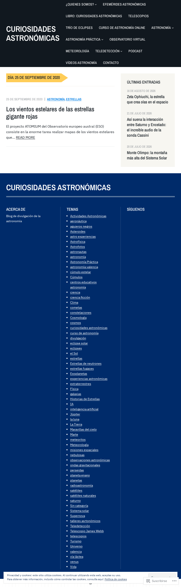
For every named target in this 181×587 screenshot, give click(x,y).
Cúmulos (76, 277)
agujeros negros (81, 226)
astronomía (56, 99)
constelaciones (80, 312)
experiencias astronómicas (88, 378)
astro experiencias (83, 236)
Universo (76, 546)
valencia (76, 551)
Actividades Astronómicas (88, 216)
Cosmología (78, 317)
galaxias (75, 394)
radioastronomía (81, 485)
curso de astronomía (84, 333)
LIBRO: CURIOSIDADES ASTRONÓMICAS (94, 16)
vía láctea (76, 556)
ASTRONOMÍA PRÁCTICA (83, 39)
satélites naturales (83, 495)
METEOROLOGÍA (77, 51)
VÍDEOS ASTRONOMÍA (81, 62)
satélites (76, 490)
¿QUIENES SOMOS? (80, 4)
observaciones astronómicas (90, 460)
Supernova (77, 516)
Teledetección (80, 526)
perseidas (77, 470)
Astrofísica (77, 241)
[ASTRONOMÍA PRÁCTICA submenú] (102, 39)
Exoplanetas (78, 373)
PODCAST (135, 51)
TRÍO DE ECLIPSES (79, 27)
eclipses (76, 348)
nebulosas (77, 455)
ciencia (75, 292)
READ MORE (25, 137)
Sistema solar (79, 511)
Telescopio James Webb (87, 531)
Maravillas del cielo (83, 429)
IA (72, 404)
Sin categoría (79, 505)
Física (74, 389)
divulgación (78, 338)
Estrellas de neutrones (86, 363)
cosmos (75, 323)
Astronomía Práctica (84, 262)
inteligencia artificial (84, 409)
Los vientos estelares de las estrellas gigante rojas (50, 112)
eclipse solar (79, 343)
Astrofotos (77, 246)
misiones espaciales (84, 450)
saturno (75, 500)
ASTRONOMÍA (161, 27)
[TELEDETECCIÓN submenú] (121, 51)
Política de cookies (116, 579)
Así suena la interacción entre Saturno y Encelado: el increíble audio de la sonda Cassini (146, 127)
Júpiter (75, 414)
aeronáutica (78, 221)
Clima (74, 302)
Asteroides (77, 231)
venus (74, 561)
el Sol (74, 353)
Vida (73, 567)
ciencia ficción (80, 297)
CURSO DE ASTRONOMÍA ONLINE (122, 27)
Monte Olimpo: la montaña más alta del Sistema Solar (147, 155)
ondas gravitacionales (85, 465)
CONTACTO (111, 62)
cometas (76, 307)
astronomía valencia (84, 267)
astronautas (78, 252)
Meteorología (79, 445)
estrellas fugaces (82, 368)
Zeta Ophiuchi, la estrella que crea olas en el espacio (147, 99)
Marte (74, 434)
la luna (74, 419)
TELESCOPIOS (138, 16)
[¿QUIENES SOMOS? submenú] (96, 4)
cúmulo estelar (80, 272)
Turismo (75, 541)
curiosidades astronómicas (88, 328)
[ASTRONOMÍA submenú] (173, 28)
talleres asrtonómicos (85, 521)
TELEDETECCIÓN (107, 51)
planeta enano (80, 475)
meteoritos (78, 439)
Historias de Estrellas (85, 399)
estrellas (73, 99)
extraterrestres (80, 384)
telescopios (78, 536)
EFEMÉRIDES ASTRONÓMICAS (124, 4)
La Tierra (76, 424)
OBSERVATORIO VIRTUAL (127, 39)
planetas (76, 480)
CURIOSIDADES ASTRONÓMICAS (33, 33)
